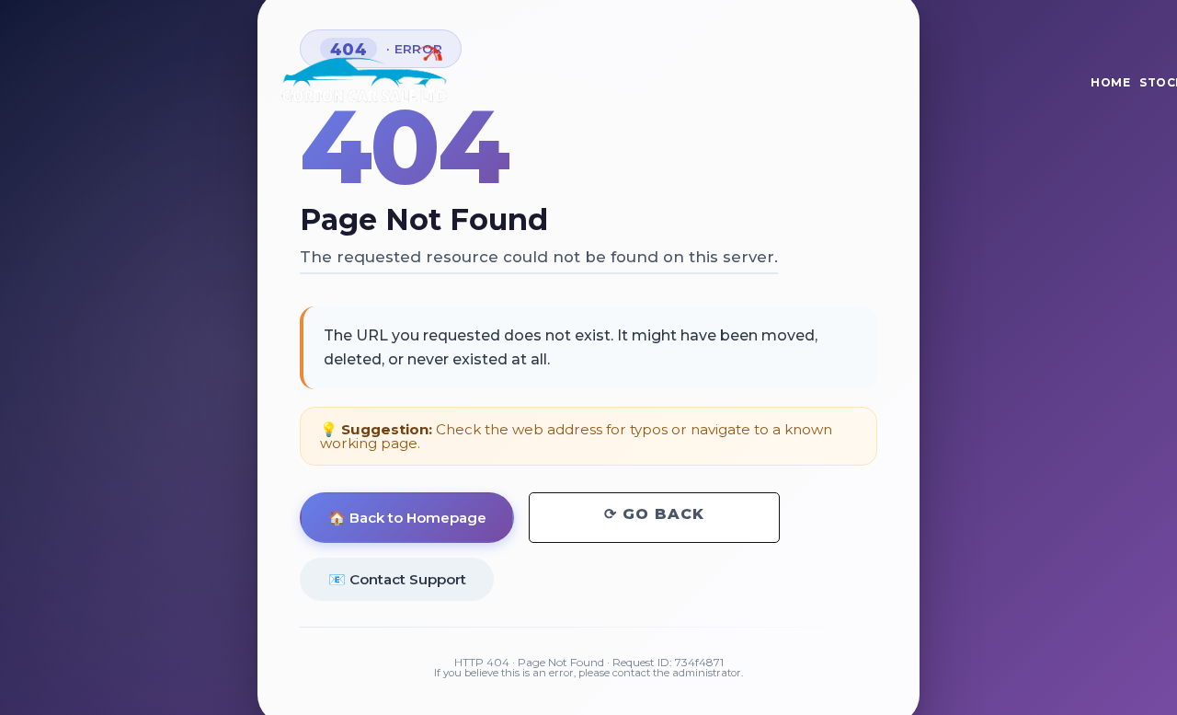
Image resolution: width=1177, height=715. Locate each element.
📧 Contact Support (397, 578)
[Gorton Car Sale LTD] (363, 77)
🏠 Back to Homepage (407, 517)
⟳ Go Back (654, 514)
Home (1110, 82)
